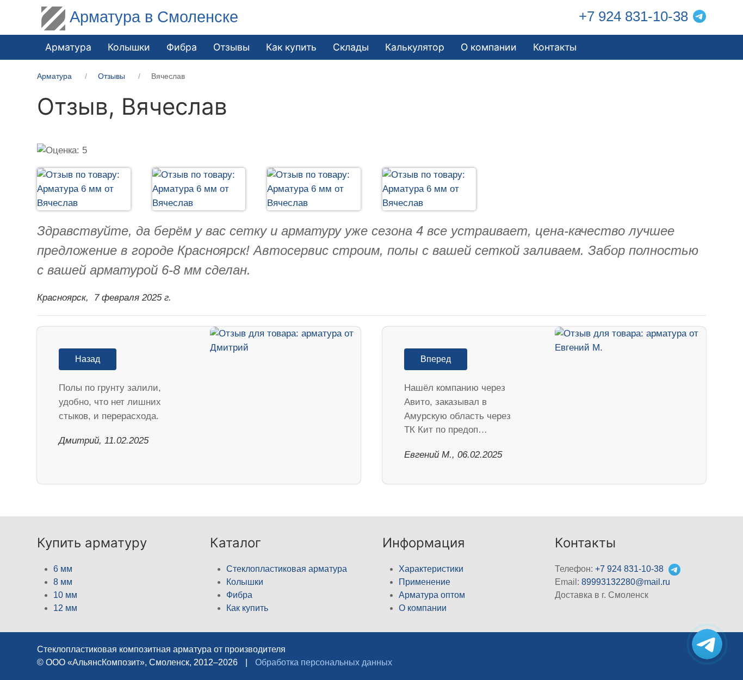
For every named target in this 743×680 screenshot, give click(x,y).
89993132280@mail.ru (625, 582)
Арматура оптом (432, 595)
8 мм (62, 582)
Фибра (181, 47)
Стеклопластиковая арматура (286, 568)
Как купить (247, 608)
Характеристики (431, 568)
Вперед (435, 359)
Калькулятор (414, 47)
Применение (424, 582)
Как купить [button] (291, 47)
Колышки (244, 582)
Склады (351, 47)
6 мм (62, 568)
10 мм (65, 595)
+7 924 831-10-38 (633, 16)
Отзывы (231, 47)
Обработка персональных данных (323, 662)
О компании (489, 47)
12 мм (65, 608)
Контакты (555, 47)
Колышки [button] (129, 47)
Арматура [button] (68, 47)
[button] (73, 189)
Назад (87, 359)
